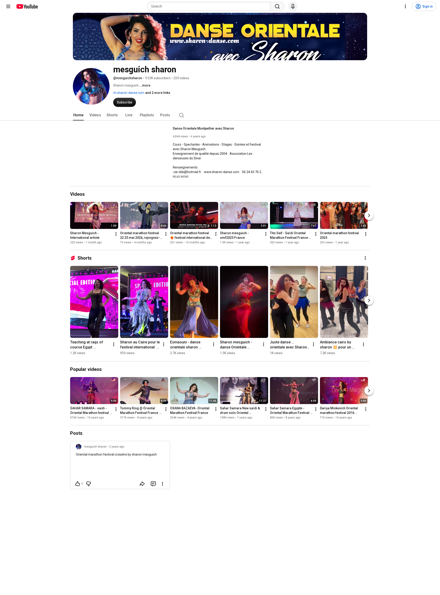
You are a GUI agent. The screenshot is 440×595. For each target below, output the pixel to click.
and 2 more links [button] (157, 93)
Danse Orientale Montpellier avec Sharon (203, 128)
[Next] (369, 215)
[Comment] (153, 483)
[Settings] (405, 6)
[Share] (142, 483)
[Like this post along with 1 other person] (77, 483)
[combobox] (210, 6)
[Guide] (8, 6)
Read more (181, 176)
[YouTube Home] (27, 6)
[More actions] (116, 234)
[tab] (78, 115)
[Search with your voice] (292, 6)
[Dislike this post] (88, 483)
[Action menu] (162, 483)
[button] (181, 176)
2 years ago (116, 446)
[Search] (277, 6)
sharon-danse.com (130, 93)
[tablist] (220, 115)
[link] (120, 466)
